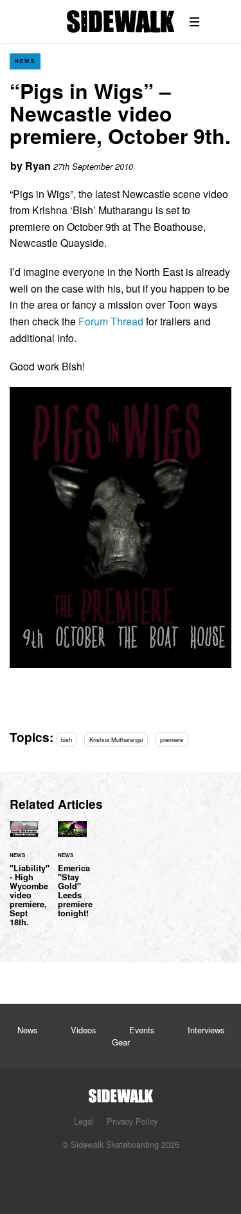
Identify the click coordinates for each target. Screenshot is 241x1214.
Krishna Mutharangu (116, 739)
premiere (171, 739)
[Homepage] (121, 1092)
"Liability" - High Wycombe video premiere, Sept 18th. (24, 882)
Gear (121, 1042)
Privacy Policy (132, 1121)
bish (66, 739)
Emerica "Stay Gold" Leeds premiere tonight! (72, 877)
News (25, 60)
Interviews (206, 1030)
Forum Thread (110, 321)
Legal (84, 1121)
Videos (83, 1030)
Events (141, 1030)
